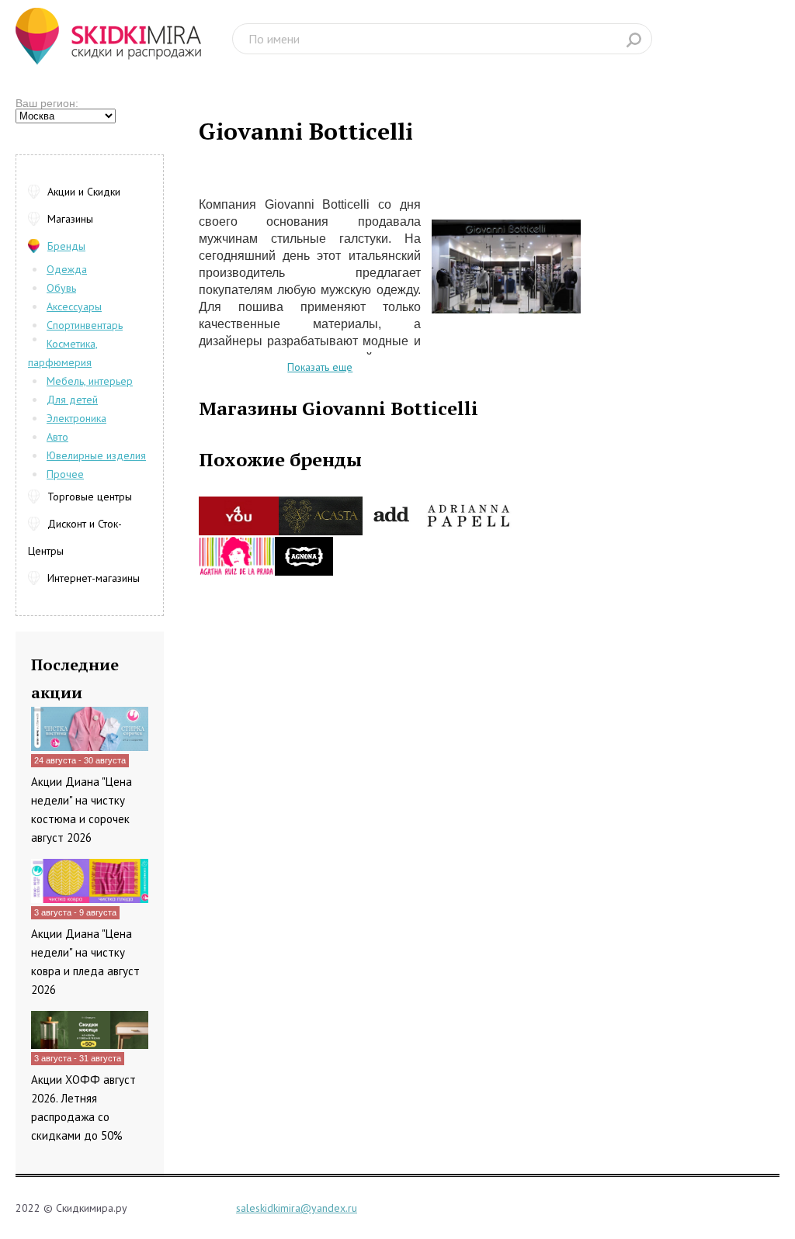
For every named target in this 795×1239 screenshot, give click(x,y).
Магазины (70, 219)
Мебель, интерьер (90, 381)
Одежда (67, 269)
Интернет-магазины (93, 578)
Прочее (65, 474)
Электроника (76, 418)
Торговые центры (89, 497)
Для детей (72, 400)
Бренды (66, 246)
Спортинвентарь (85, 325)
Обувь (61, 288)
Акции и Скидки (83, 192)
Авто (57, 437)
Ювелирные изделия (96, 455)
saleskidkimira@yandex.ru (296, 1208)
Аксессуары (74, 306)
